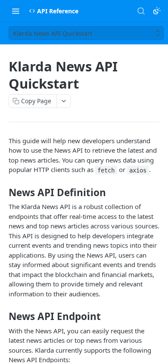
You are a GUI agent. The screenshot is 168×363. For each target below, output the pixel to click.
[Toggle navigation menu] (15, 11)
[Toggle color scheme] (157, 11)
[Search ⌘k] (141, 11)
